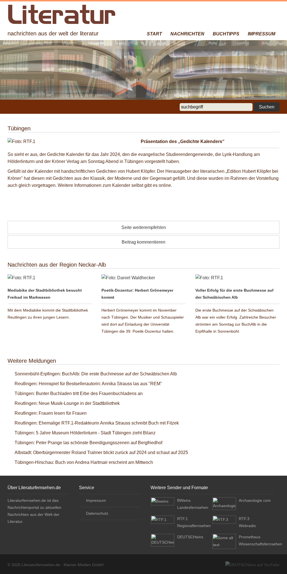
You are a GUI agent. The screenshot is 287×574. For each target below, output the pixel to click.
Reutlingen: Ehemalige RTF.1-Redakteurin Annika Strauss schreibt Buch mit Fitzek (97, 423)
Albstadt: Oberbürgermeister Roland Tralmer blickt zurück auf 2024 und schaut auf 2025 (101, 452)
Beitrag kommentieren (143, 242)
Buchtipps (226, 33)
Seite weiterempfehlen (143, 227)
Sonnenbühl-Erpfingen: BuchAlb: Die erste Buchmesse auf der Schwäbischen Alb (96, 373)
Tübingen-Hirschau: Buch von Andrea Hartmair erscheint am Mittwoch (84, 462)
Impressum (261, 33)
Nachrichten (187, 33)
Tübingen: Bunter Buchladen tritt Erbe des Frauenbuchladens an (79, 393)
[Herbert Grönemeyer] (143, 277)
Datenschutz (97, 513)
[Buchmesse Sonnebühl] (237, 277)
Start (154, 33)
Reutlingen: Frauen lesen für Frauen (51, 413)
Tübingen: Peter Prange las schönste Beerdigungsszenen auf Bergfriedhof (88, 442)
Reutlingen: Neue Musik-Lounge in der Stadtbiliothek (67, 403)
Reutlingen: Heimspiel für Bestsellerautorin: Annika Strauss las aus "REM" (88, 383)
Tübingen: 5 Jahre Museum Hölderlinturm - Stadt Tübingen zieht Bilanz (85, 432)
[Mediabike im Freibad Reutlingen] (50, 277)
